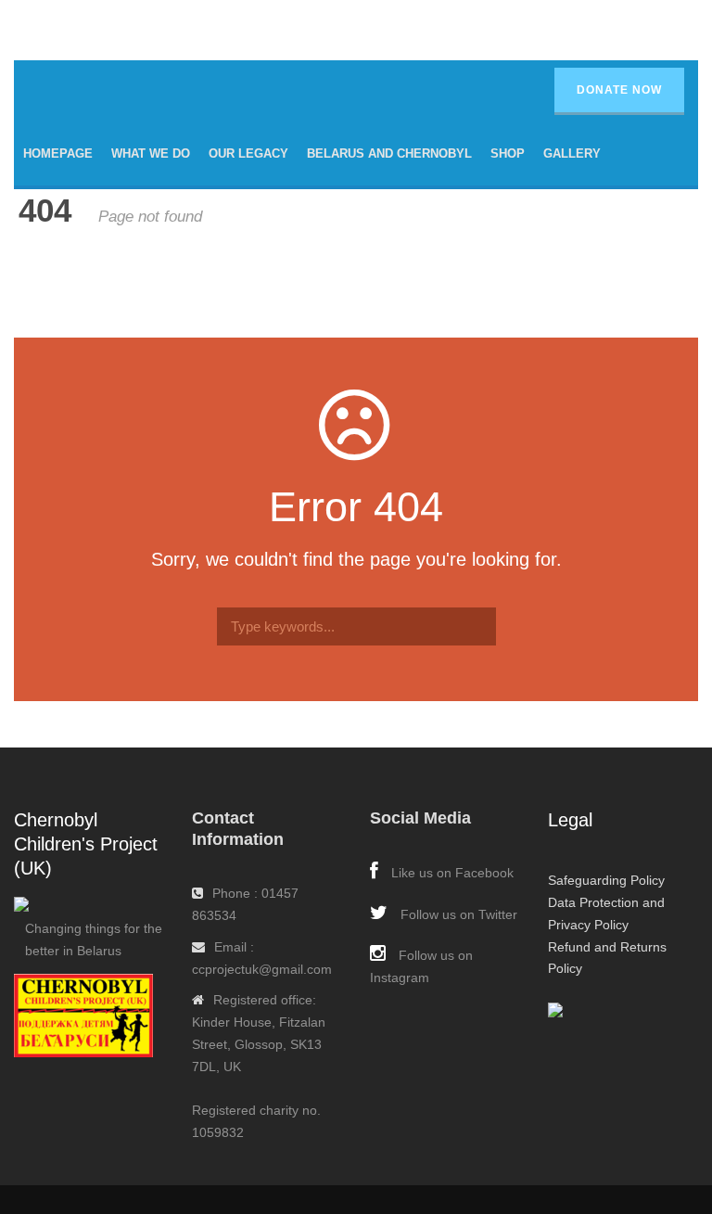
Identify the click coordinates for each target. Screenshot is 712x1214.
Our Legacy (248, 153)
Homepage (58, 153)
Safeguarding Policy (606, 880)
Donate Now (619, 89)
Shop (507, 153)
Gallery (572, 153)
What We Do (150, 153)
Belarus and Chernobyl (389, 153)
